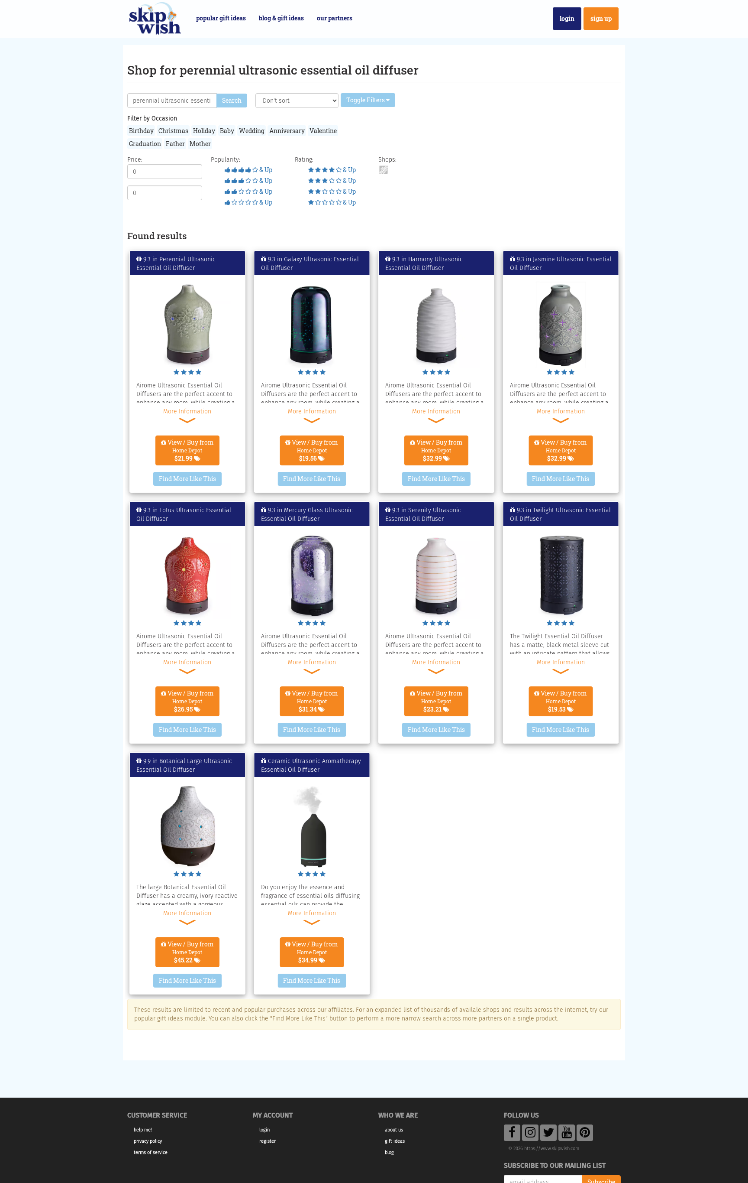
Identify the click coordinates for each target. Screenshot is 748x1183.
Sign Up (601, 18)
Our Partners (334, 18)
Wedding (251, 131)
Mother (200, 144)
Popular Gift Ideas (221, 18)
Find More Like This (187, 478)
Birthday (141, 131)
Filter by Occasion (152, 118)
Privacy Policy (148, 1141)
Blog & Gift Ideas (281, 18)
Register (267, 1141)
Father (175, 144)
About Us (394, 1130)
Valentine (323, 131)
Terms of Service (151, 1152)
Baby (227, 131)
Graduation (145, 144)
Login (567, 18)
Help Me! (143, 1130)
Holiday (204, 131)
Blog (389, 1152)
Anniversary (287, 131)
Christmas (173, 131)
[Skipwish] (155, 17)
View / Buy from (190, 450)
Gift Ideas (395, 1141)
